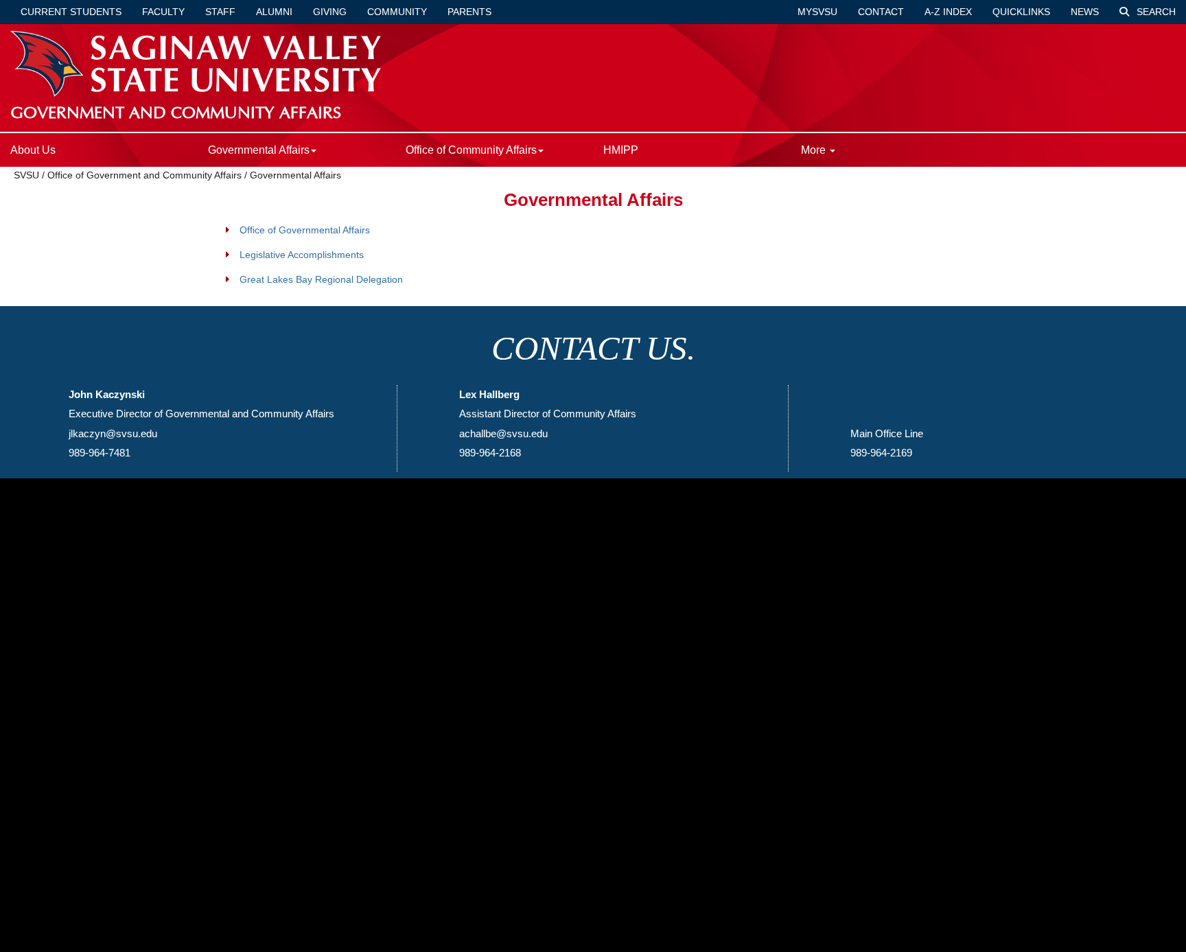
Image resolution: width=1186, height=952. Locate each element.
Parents (469, 11)
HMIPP (620, 150)
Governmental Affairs (295, 175)
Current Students (71, 11)
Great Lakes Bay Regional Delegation (321, 279)
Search (1155, 11)
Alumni (274, 11)
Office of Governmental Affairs (305, 229)
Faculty (163, 11)
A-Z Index (948, 11)
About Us (33, 150)
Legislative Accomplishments (302, 254)
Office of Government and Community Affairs (144, 175)
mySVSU (817, 11)
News (1085, 11)
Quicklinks (1021, 11)
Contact (881, 11)
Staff (220, 11)
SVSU (26, 175)
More (814, 150)
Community (397, 11)
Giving (330, 11)
